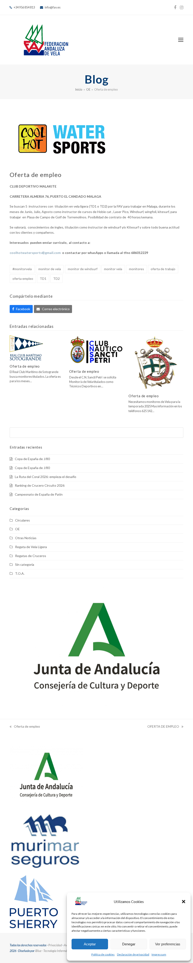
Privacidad (55, 945)
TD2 (56, 279)
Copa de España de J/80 (32, 459)
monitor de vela (49, 269)
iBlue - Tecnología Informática (53, 951)
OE (17, 529)
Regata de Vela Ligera (31, 547)
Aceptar (90, 944)
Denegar (128, 944)
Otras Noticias (25, 538)
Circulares (22, 520)
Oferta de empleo (25, 366)
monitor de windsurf (82, 269)
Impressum (159, 954)
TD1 (43, 279)
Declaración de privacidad (133, 954)
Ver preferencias (167, 944)
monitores (136, 269)
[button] (183, 901)
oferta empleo (22, 279)
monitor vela (113, 269)
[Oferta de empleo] (26, 347)
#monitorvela (22, 269)
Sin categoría (24, 564)
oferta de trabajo (163, 269)
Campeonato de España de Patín (39, 494)
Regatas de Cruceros (30, 556)
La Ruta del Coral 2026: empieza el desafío (45, 477)
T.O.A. (19, 573)
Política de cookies (103, 954)
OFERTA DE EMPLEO (163, 726)
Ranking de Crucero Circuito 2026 (39, 485)
